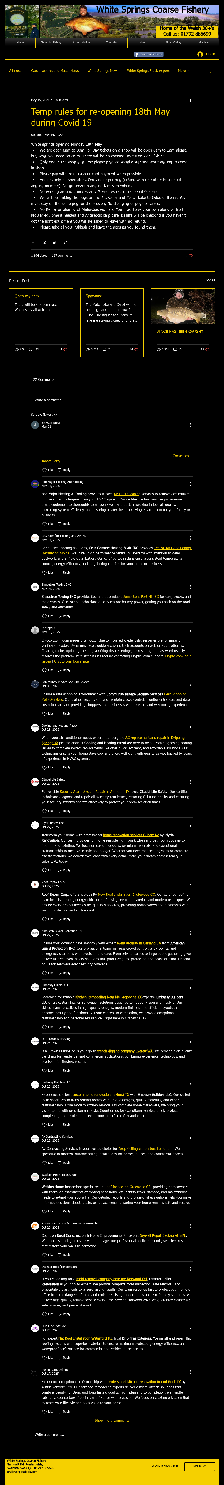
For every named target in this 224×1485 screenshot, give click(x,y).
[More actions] (190, 100)
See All (210, 280)
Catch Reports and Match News (55, 71)
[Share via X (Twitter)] (44, 242)
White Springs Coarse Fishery (152, 10)
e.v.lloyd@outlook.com (22, 1472)
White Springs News (103, 71)
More (182, 71)
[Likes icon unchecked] (44, 470)
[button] (51, 43)
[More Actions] (190, 424)
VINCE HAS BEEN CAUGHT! (181, 332)
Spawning (94, 296)
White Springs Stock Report (148, 71)
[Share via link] (65, 242)
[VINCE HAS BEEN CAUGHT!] (183, 306)
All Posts (15, 71)
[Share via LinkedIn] (54, 242)
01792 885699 (44, 1468)
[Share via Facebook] (33, 242)
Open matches (27, 296)
